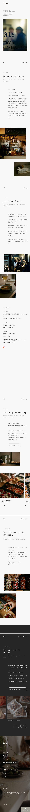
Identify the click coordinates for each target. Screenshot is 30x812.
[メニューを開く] (25, 3)
